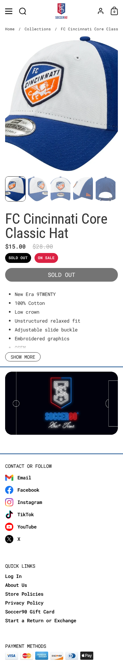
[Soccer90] (61, 11)
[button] (23, 11)
